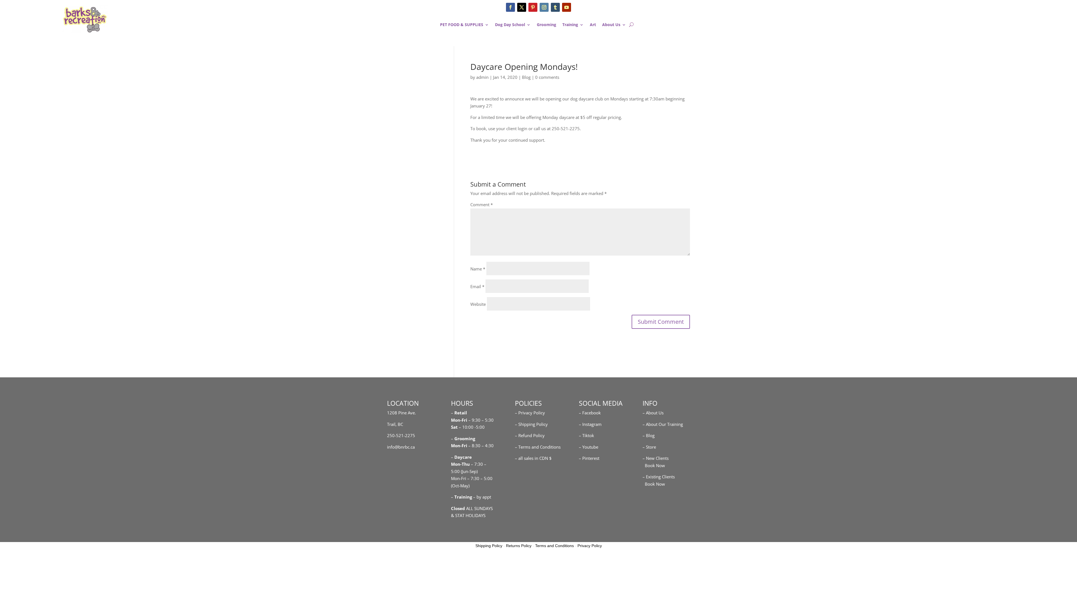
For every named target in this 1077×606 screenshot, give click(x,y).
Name (477, 269)
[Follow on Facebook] (510, 7)
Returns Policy (518, 545)
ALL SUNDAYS (472, 508)
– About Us (653, 413)
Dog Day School (510, 25)
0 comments (547, 77)
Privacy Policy (589, 545)
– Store (649, 447)
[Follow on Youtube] (566, 7)
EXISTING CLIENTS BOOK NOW (989, 27)
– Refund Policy (530, 435)
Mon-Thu (460, 464)
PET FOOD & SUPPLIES (461, 25)
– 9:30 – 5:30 (481, 420)
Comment (481, 204)
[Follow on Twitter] (521, 7)
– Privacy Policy (530, 413)
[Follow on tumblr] (555, 7)
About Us (611, 25)
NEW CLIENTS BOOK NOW (989, 10)
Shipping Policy (488, 545)
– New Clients (656, 458)
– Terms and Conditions (538, 447)
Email (477, 286)
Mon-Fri (459, 445)
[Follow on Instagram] (544, 7)
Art (593, 25)
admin (482, 77)
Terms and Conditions (554, 545)
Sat (454, 427)
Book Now (654, 465)
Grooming (546, 25)
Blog (526, 77)
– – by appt (471, 497)
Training (570, 25)
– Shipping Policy (531, 424)
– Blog (649, 435)
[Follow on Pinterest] (532, 7)
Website (478, 304)
